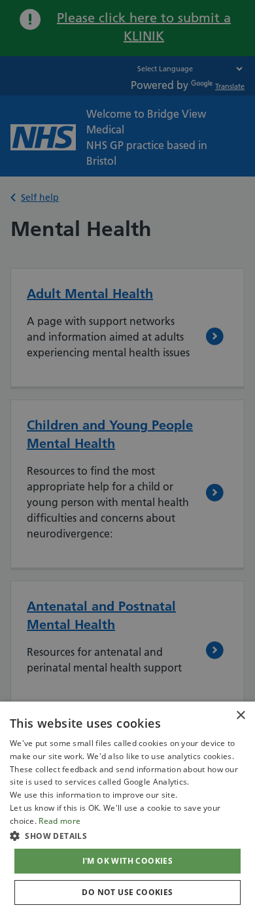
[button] (127, 835)
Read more (59, 820)
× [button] (240, 716)
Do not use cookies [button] (127, 892)
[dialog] (127, 810)
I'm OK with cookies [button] (127, 860)
